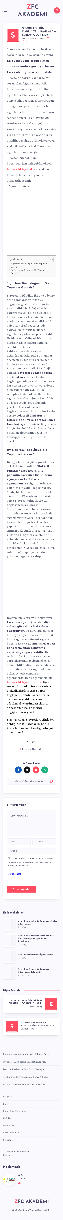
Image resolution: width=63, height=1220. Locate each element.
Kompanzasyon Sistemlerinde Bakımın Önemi (26, 1054)
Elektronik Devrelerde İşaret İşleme (35, 955)
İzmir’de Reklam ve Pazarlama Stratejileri (24, 1069)
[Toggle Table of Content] (49, 259)
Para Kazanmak (11, 1132)
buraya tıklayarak (20, 169)
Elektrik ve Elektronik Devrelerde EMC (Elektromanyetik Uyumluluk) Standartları (37, 938)
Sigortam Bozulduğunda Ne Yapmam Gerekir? (29, 265)
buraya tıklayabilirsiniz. (24, 682)
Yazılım (7, 1140)
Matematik (8, 1125)
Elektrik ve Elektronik (31, 749)
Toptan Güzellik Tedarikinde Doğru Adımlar (25, 1077)
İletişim (6, 1155)
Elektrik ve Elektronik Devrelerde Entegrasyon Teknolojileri (34, 970)
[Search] (57, 10)
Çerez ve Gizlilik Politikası (16, 1151)
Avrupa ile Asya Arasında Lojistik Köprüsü (24, 1062)
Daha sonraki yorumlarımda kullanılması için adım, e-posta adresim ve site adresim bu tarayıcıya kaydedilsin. (30, 862)
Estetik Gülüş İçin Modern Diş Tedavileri (24, 1084)
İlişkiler (7, 1118)
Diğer (6, 1104)
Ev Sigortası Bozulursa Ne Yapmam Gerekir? (28, 272)
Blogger (7, 1096)
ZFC (20, 1175)
